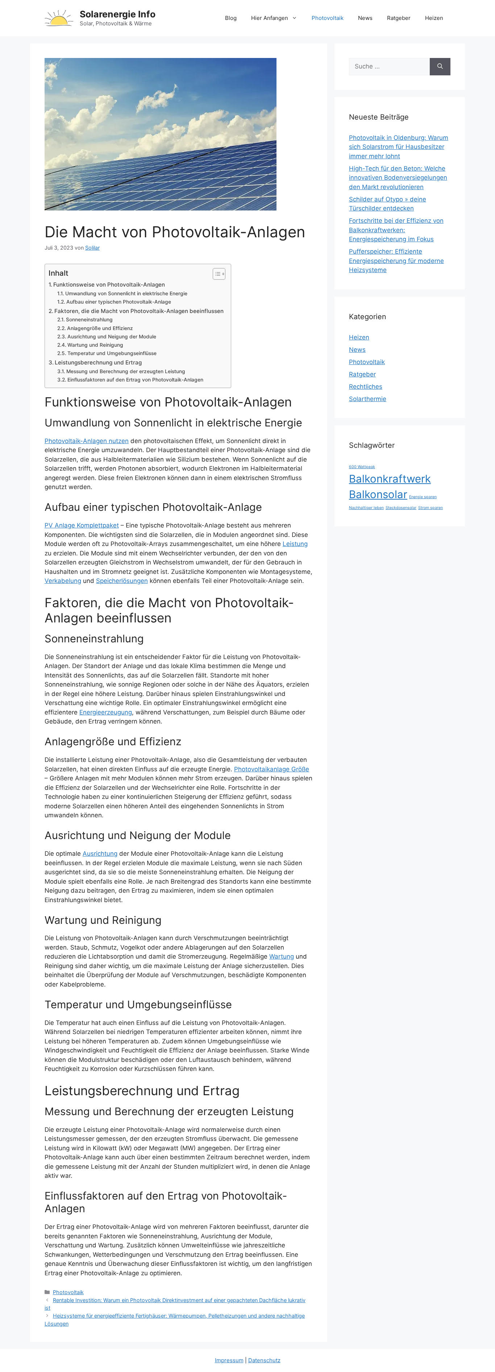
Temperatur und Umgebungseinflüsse (112, 353)
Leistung (295, 543)
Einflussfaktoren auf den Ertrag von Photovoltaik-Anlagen (135, 380)
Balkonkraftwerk (390, 478)
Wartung (281, 956)
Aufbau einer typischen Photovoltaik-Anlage (118, 302)
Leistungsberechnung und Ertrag (98, 362)
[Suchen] (440, 66)
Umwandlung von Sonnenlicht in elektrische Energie (126, 293)
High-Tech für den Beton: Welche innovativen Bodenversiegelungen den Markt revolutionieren (398, 178)
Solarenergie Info (117, 14)
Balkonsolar (378, 494)
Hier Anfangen (269, 17)
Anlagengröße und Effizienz (100, 328)
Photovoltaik (328, 17)
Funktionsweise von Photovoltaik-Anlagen (109, 284)
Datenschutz (264, 1360)
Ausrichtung (100, 853)
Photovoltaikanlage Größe (271, 769)
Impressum (229, 1360)
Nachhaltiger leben (366, 507)
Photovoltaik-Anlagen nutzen (87, 441)
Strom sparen (430, 507)
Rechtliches (365, 386)
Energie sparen (423, 497)
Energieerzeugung (105, 712)
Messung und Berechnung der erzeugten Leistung (125, 371)
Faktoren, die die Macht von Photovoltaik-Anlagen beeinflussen (139, 311)
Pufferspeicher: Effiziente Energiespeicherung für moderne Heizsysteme (396, 261)
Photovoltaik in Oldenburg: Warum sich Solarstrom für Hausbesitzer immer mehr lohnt (398, 147)
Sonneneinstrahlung (89, 319)
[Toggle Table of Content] (215, 274)
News (365, 17)
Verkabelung (63, 580)
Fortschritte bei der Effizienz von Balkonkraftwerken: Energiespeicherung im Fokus (396, 230)
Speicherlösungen (122, 580)
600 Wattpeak (362, 466)
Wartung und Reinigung (95, 345)
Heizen (434, 17)
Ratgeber (399, 17)
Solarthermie (367, 399)
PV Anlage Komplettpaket (82, 525)
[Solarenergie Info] (59, 17)
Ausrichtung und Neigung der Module (111, 336)
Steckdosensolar (401, 507)
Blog (231, 17)
